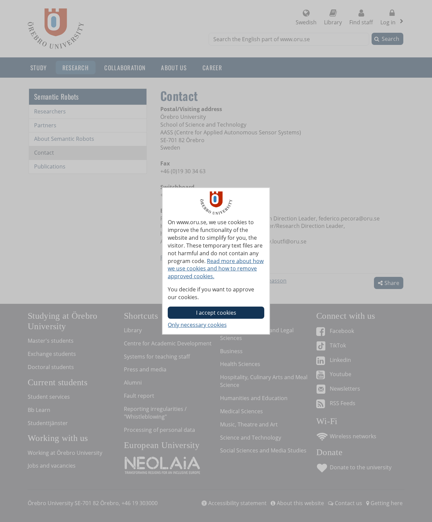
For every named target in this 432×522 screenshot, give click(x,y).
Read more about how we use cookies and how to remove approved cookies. (216, 268)
